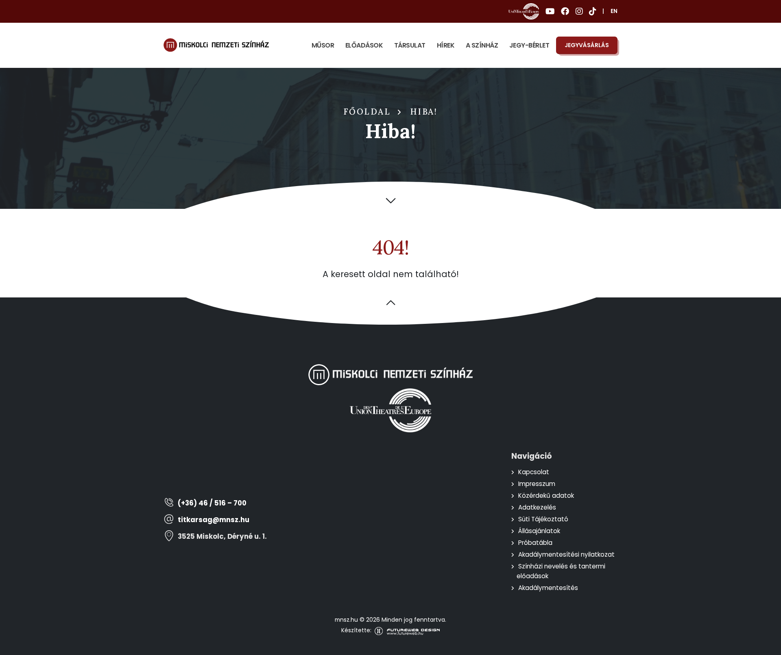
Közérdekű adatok (546, 495)
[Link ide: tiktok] (592, 11)
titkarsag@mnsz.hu (213, 520)
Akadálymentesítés (548, 587)
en (614, 11)
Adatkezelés (537, 507)
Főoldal (367, 111)
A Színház (482, 45)
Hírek (446, 45)
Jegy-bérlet (529, 45)
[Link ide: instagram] (579, 11)
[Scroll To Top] (767, 646)
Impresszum (536, 483)
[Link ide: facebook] (565, 11)
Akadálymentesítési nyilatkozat (566, 554)
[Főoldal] (216, 45)
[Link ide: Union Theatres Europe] (523, 11)
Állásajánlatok (539, 531)
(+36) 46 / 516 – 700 (212, 503)
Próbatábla (535, 542)
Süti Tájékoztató (543, 519)
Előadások (364, 45)
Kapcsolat (533, 472)
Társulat (409, 45)
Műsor (323, 45)
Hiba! (424, 111)
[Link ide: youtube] (549, 11)
